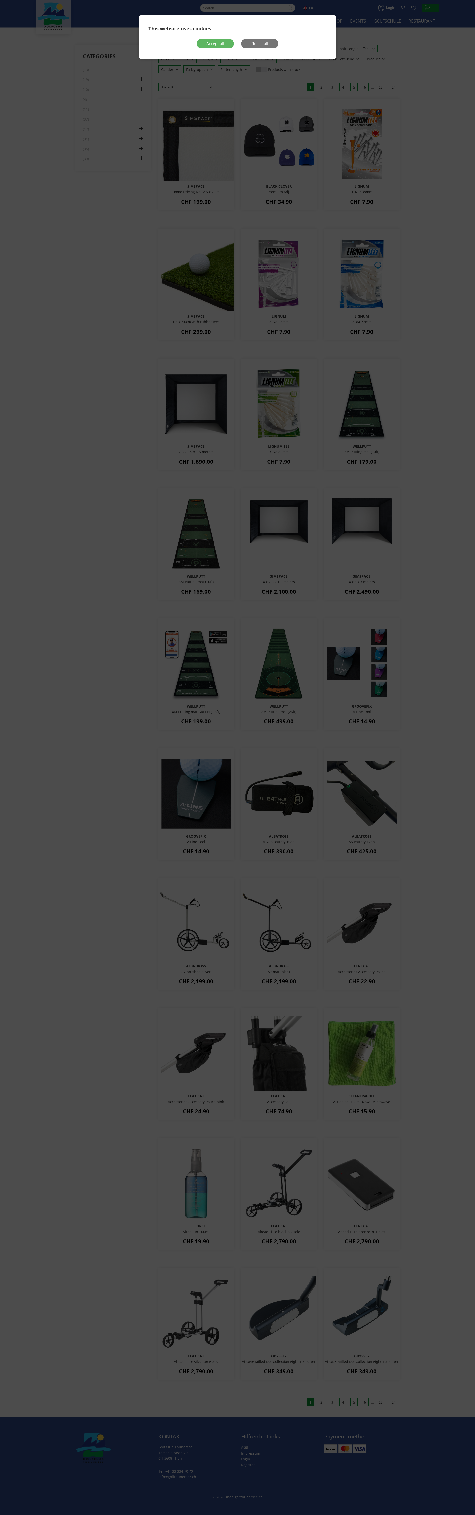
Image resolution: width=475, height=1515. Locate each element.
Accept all (215, 43)
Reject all (260, 43)
